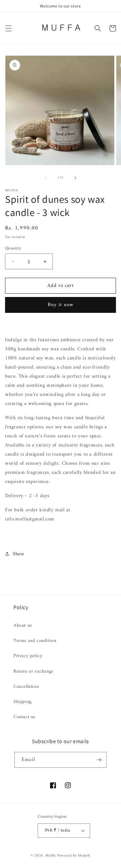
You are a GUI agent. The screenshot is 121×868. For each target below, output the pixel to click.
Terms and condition (34, 640)
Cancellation (26, 686)
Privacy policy (27, 656)
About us (22, 625)
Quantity (13, 248)
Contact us (24, 717)
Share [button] (18, 554)
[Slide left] (45, 177)
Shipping (22, 702)
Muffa (50, 855)
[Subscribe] (98, 760)
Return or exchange (33, 671)
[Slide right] (75, 177)
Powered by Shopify (74, 855)
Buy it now (61, 304)
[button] (8, 28)
